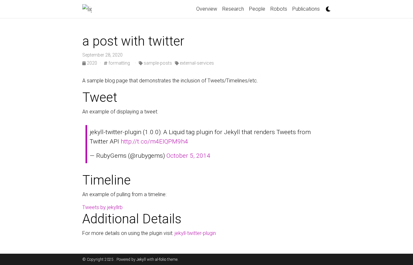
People (257, 9)
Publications (306, 9)
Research (233, 9)
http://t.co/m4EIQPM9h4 (154, 141)
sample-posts (157, 63)
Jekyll (141, 259)
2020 (92, 63)
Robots (278, 9)
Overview (206, 9)
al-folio (160, 259)
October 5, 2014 (188, 155)
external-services (196, 63)
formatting (118, 63)
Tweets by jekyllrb (102, 207)
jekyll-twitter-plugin (195, 233)
